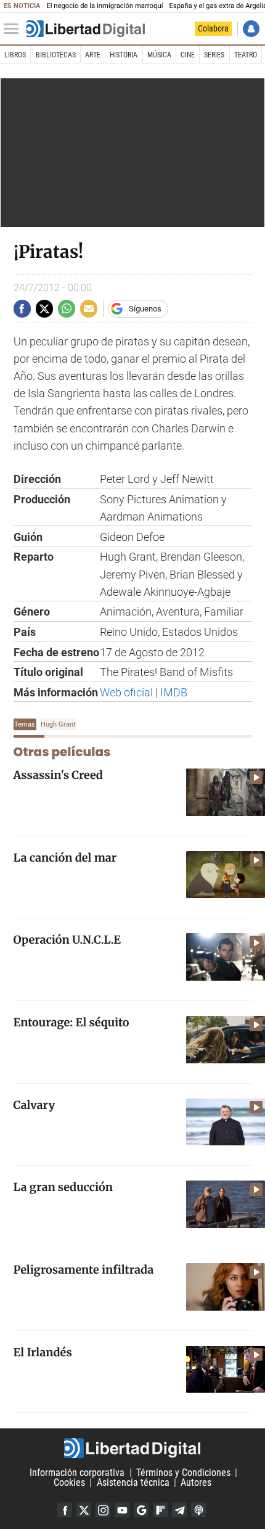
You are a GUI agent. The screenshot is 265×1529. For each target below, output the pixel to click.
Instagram (103, 1509)
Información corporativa (77, 1472)
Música (159, 55)
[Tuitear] (44, 308)
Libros (15, 55)
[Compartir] (22, 308)
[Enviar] (66, 308)
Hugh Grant (58, 724)
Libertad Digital (132, 1448)
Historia (123, 55)
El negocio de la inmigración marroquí (104, 6)
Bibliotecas (56, 55)
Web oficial (126, 692)
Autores (196, 1482)
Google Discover (141, 1509)
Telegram (179, 1509)
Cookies (69, 1482)
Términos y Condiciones (183, 1472)
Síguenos (145, 309)
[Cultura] (86, 29)
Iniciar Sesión (251, 28)
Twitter (83, 1509)
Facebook (64, 1509)
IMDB (173, 692)
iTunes (198, 1509)
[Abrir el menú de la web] (14, 29)
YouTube (122, 1509)
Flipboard (160, 1509)
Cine (188, 55)
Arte (92, 55)
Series (214, 55)
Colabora (213, 28)
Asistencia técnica (133, 1482)
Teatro (245, 55)
